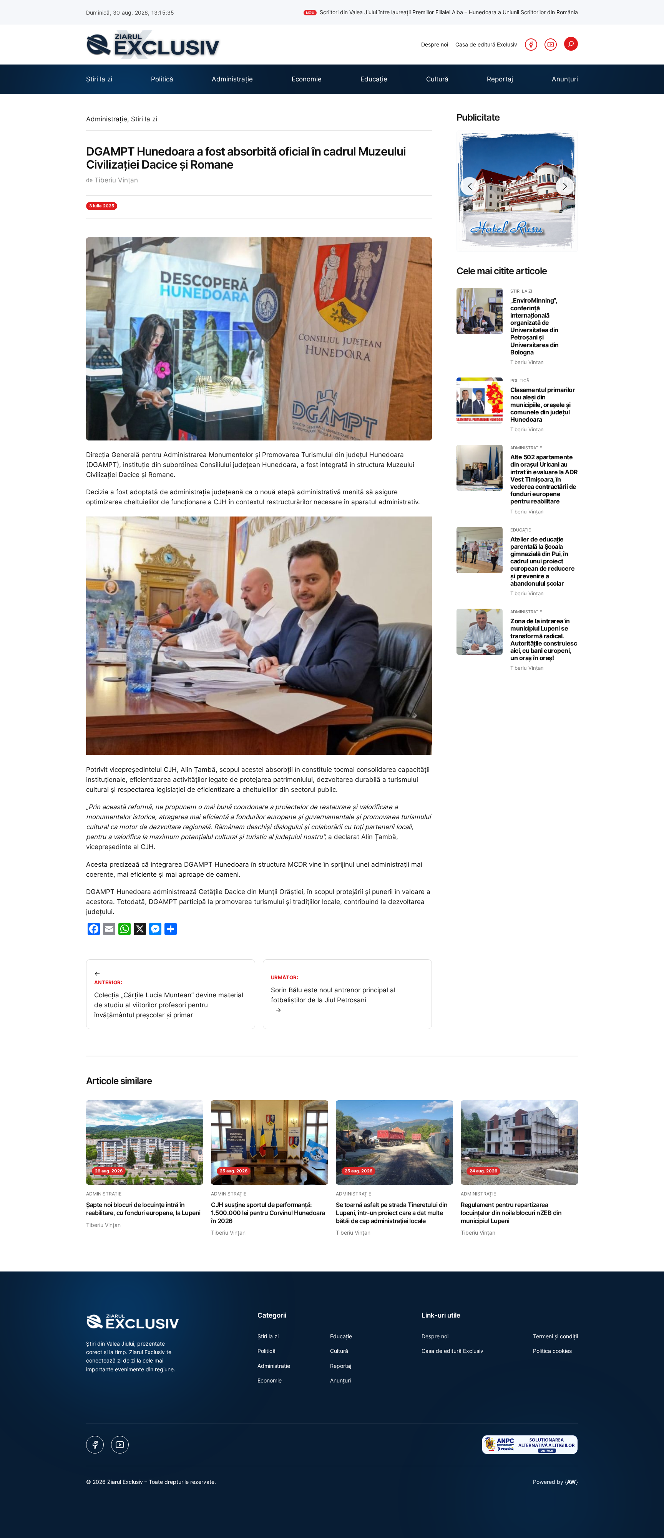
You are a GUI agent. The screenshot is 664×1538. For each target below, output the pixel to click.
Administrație (106, 119)
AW (571, 1481)
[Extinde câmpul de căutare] (571, 44)
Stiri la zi (144, 119)
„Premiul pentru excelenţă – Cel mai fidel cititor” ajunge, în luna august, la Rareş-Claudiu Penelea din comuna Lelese (426, 12)
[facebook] (531, 44)
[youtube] (550, 44)
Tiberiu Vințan (116, 180)
